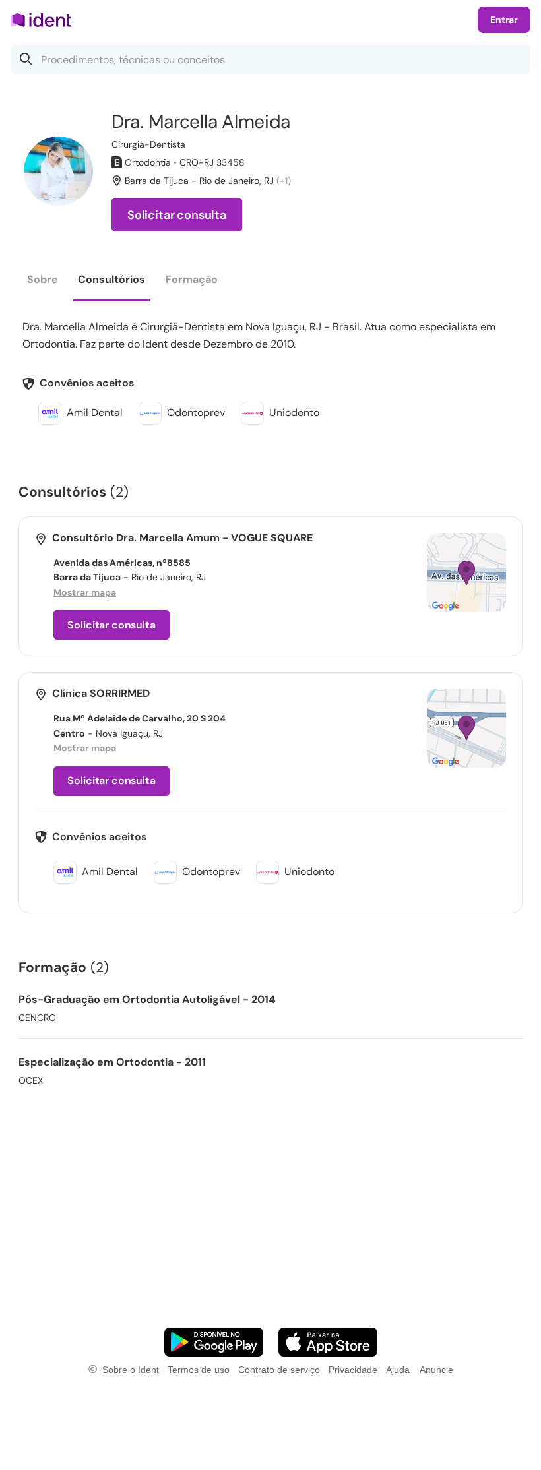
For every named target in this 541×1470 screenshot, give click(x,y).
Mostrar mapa (84, 592)
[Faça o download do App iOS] (328, 1342)
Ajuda (398, 1369)
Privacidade (353, 1369)
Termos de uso (199, 1369)
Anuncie (436, 1369)
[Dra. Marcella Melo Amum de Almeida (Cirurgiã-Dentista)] (58, 171)
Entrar (504, 20)
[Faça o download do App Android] (214, 1342)
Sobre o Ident (130, 1369)
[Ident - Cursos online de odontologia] (45, 19)
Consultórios (111, 279)
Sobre (42, 279)
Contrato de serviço (279, 1369)
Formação (192, 279)
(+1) (283, 181)
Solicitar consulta (176, 215)
